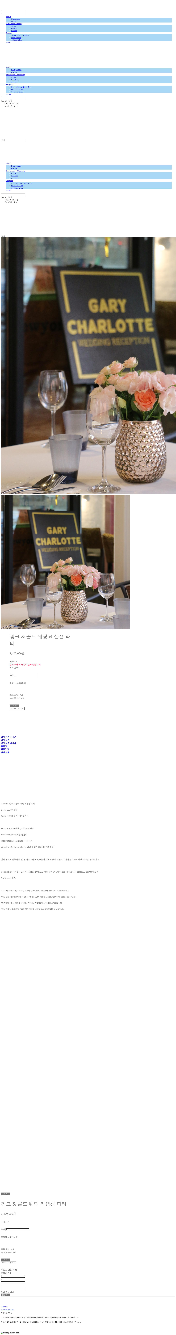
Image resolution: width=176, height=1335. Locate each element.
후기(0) (4, 746)
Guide (13, 26)
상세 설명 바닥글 (8, 743)
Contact (14, 30)
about (8, 17)
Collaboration (16, 40)
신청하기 (5, 1295)
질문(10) (5, 749)
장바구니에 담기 (8, 1262)
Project (9, 33)
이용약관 (4, 1306)
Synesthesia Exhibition (20, 35)
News (8, 42)
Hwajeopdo (15, 19)
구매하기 (5, 1194)
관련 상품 (5, 752)
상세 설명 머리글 (8, 736)
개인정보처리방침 (7, 1310)
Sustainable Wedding (14, 24)
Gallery (14, 28)
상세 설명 (5, 739)
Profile (13, 21)
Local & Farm (16, 37)
